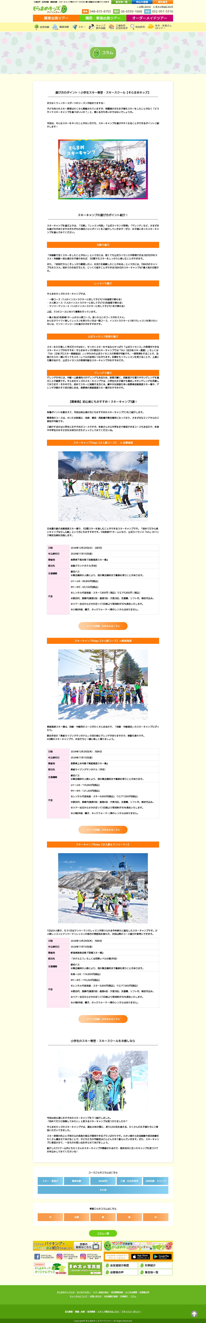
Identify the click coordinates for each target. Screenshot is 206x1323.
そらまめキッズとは (66, 1292)
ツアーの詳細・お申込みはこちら (103, 626)
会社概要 (69, 1311)
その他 (103, 1189)
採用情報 (91, 1311)
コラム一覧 (103, 1233)
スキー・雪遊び (50, 1181)
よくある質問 (131, 1292)
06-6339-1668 (128, 11)
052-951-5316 (159, 11)
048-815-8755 (97, 11)
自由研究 (103, 1181)
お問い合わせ (96, 1296)
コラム (133, 1296)
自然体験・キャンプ (156, 1181)
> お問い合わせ (144, 6)
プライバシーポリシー (131, 1311)
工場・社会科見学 (129, 1181)
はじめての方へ (84, 1292)
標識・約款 (80, 1311)
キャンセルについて (78, 1296)
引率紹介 (124, 1296)
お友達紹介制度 (111, 1296)
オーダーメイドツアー (149, 18)
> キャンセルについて (163, 6)
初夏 (76, 1217)
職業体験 (76, 1181)
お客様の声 (144, 1292)
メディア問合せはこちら (108, 1311)
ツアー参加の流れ (101, 1292)
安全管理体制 (117, 1292)
